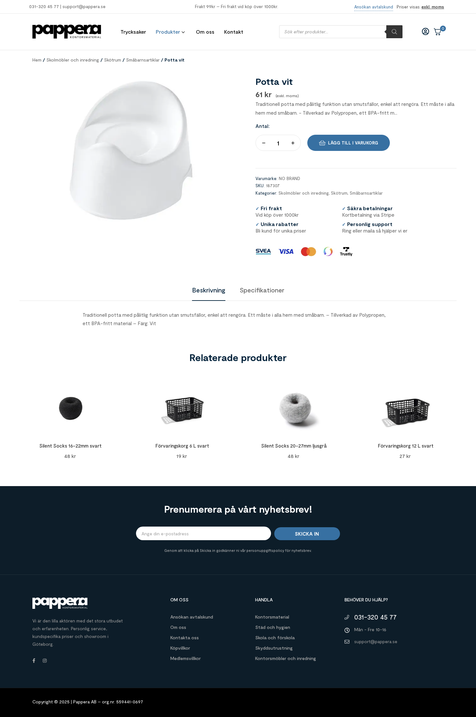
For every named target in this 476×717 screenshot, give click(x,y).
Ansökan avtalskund (191, 617)
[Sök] (394, 31)
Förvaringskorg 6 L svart (182, 446)
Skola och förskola (275, 637)
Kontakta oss (184, 637)
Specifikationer (262, 290)
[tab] (208, 290)
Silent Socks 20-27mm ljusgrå (294, 446)
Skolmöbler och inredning (72, 60)
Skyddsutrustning (274, 648)
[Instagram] (44, 660)
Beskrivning (208, 290)
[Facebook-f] (33, 660)
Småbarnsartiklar (143, 60)
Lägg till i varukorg (353, 142)
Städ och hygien (272, 627)
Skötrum (112, 60)
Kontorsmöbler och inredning (285, 658)
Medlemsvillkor (185, 658)
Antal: (262, 126)
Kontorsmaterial (272, 617)
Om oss (178, 627)
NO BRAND (289, 178)
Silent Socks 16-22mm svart (71, 446)
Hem (36, 60)
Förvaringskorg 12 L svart (406, 446)
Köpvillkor (180, 648)
